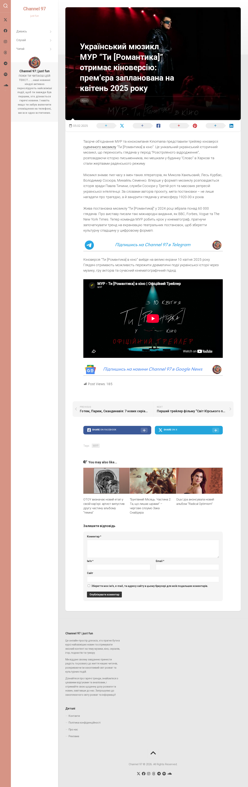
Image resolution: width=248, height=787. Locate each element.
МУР (95, 445)
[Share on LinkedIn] (219, 125)
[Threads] (5, 52)
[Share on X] (109, 125)
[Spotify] (5, 74)
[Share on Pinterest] (182, 125)
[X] (5, 20)
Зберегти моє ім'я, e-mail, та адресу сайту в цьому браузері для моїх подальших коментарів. (149, 586)
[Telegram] (5, 63)
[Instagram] (5, 41)
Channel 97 (34, 8)
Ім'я (90, 561)
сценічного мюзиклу (99, 147)
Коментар (94, 536)
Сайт (90, 573)
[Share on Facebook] (146, 125)
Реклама (74, 736)
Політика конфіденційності (85, 722)
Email (160, 561)
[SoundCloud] (5, 85)
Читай (20, 49)
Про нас (73, 729)
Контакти (74, 715)
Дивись (21, 31)
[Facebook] (5, 31)
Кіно (84, 100)
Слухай (21, 40)
